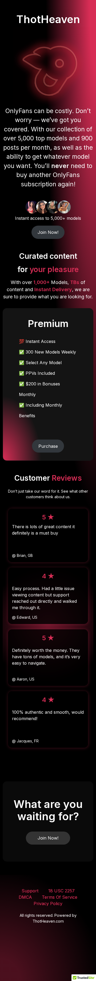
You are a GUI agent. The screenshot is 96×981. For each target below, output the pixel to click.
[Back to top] (79, 965)
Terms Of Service (59, 897)
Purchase (48, 446)
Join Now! (48, 232)
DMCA (25, 897)
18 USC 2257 (61, 890)
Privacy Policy (48, 903)
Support (30, 890)
